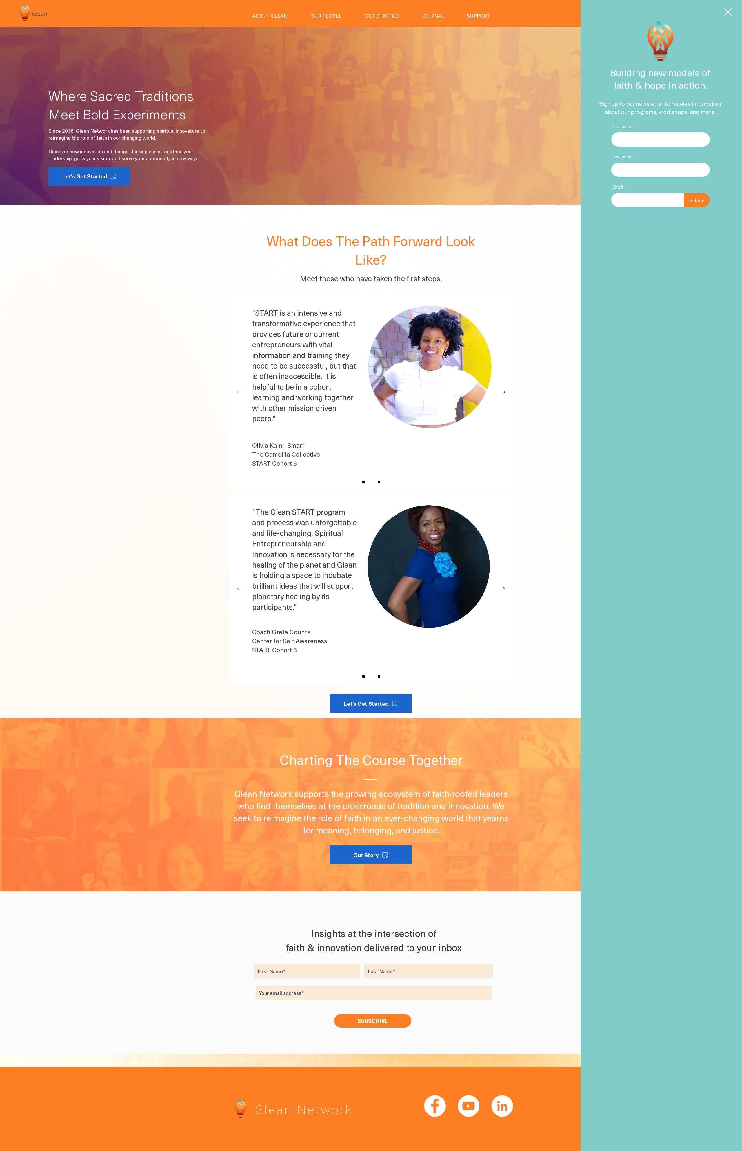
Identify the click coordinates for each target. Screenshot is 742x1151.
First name (622, 126)
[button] (728, 12)
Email (617, 187)
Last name (622, 157)
